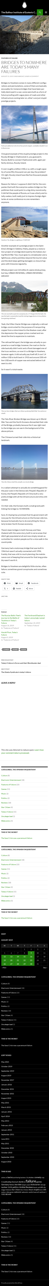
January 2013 (6, 1130)
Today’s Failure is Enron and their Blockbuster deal (21, 661)
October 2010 (6, 1152)
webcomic (17, 1192)
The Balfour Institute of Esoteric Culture (19, 12)
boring (18, 1177)
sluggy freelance (6, 1190)
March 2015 (6, 1107)
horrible (18, 1184)
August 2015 (6, 1098)
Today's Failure (7, 812)
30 (31, 964)
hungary (24, 1184)
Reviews (4, 803)
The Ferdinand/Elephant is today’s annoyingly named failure (34, 618)
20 (11, 960)
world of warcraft (34, 1192)
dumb (21, 1182)
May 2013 (5, 1121)
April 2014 (5, 1116)
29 (24, 964)
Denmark (15, 1182)
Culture (4, 775)
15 (24, 957)
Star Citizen (5, 807)
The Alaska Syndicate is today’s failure (16, 670)
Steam (31, 1190)
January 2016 (6, 1084)
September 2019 (7, 1071)
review (22, 1187)
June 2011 (5, 1139)
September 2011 (7, 1134)
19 (5, 960)
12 (5, 957)
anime (3, 1177)
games (39, 1182)
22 (24, 960)
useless (3, 1192)
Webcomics (5, 821)
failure (31, 1181)
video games (10, 1192)
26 (5, 964)
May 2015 (5, 1103)
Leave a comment (32, 76)
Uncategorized (7, 816)
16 (31, 957)
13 (11, 957)
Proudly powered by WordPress (11, 1283)
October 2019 (6, 1066)
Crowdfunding (6, 1182)
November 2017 (7, 1080)
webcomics (25, 1192)
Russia (23, 649)
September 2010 (7, 1157)
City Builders (30, 1177)
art (6, 1177)
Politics (4, 798)
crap (43, 1177)
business (23, 1177)
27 (11, 964)
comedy (6, 649)
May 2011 (5, 1143)
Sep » (45, 967)
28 (18, 964)
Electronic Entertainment (11, 780)
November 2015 (7, 1094)
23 (31, 960)
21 (18, 960)
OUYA (10, 1187)
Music (3, 794)
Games (4, 789)
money (15, 649)
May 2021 (5, 1062)
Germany (5, 1184)
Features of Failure (9, 58)
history (11, 1185)
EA (24, 1182)
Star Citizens (24, 1190)
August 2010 (6, 1162)
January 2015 (6, 1112)
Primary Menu (46, 12)
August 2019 (6, 1075)
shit (41, 1187)
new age (42, 1184)
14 (18, 957)
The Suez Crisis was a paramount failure (16, 838)
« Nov (4, 967)
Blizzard (13, 1177)
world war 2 (42, 1192)
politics (16, 1187)
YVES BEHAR (6, 1194)
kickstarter (35, 1184)
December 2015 (7, 1089)
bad (9, 1177)
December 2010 (7, 1148)
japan (28, 1184)
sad (39, 1187)
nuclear (4, 1187)
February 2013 (7, 1125)
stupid (36, 1190)
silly (44, 1187)
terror (41, 1190)
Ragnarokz (19, 76)
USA (44, 1190)
